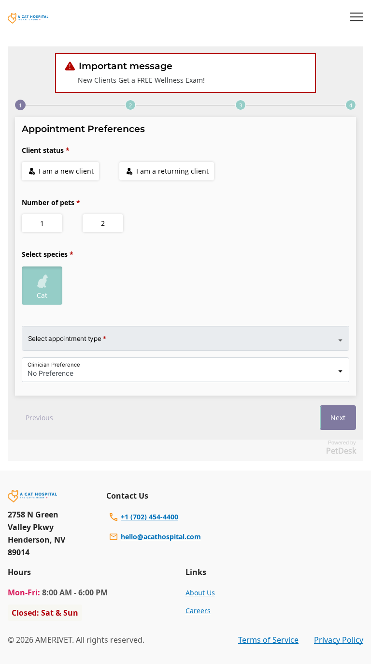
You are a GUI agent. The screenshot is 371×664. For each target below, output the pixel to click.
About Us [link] (200, 592)
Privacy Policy (338, 640)
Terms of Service (268, 640)
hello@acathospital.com (161, 536)
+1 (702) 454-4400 (149, 516)
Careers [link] (198, 610)
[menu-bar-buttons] (356, 18)
